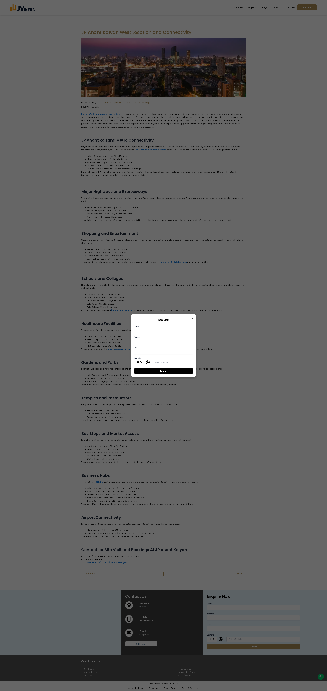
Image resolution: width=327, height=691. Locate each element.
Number (137, 337)
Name (136, 326)
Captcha (137, 358)
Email (136, 348)
